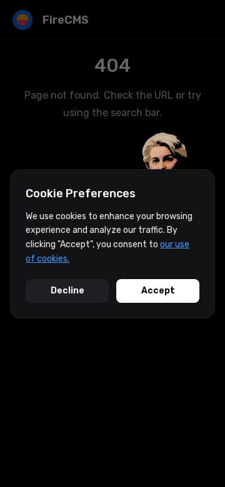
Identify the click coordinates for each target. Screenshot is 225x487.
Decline (67, 290)
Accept (158, 290)
